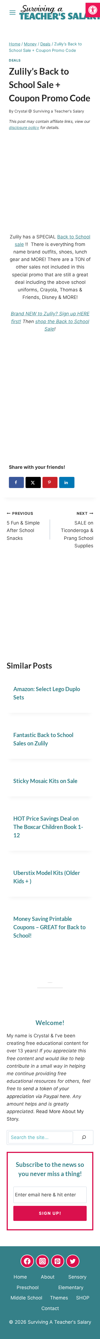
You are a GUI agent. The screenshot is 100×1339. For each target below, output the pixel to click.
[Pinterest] (57, 1261)
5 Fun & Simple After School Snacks (23, 526)
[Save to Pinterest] (50, 482)
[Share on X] (33, 482)
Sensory (77, 1277)
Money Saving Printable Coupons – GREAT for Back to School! (49, 927)
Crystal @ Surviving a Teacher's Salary (49, 111)
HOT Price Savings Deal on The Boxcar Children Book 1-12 (48, 826)
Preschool (28, 1287)
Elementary (70, 1287)
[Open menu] (13, 12)
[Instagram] (42, 1261)
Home (20, 1277)
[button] (93, 10)
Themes (59, 1298)
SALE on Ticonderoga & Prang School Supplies (77, 529)
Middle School (26, 1298)
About (47, 1277)
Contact (50, 1308)
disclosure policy (24, 127)
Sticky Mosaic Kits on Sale (45, 780)
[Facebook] (27, 1261)
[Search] (84, 1137)
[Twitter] (72, 1261)
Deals (15, 60)
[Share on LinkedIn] (66, 482)
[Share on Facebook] (16, 482)
